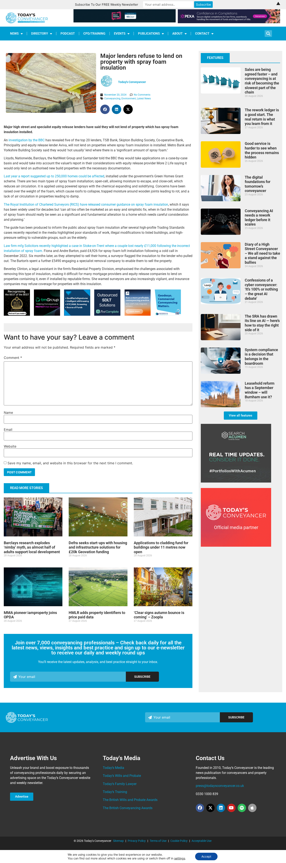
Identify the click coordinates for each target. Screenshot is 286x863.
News (14, 33)
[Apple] (252, 808)
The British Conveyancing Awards (127, 808)
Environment (128, 98)
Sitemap (118, 840)
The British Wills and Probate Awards (130, 800)
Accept (206, 856)
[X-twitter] (210, 808)
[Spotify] (242, 808)
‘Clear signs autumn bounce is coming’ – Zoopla (159, 614)
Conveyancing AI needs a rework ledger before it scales (259, 218)
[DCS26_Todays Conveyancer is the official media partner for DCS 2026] (236, 545)
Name (8, 412)
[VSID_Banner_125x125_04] (77, 315)
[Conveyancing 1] (138, 315)
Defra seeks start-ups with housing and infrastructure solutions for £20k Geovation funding (98, 547)
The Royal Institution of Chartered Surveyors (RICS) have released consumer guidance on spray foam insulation (86, 204)
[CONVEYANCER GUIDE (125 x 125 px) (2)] (17, 315)
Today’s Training (115, 792)
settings (179, 858)
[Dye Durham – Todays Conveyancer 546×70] (124, 21)
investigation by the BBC (27, 140)
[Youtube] (231, 808)
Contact (202, 33)
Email (8, 429)
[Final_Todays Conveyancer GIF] (168, 315)
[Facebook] (200, 808)
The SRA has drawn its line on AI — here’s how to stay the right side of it (262, 323)
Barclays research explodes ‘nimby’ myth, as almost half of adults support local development (32, 547)
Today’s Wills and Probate (122, 776)
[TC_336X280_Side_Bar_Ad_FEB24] (236, 481)
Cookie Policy (179, 840)
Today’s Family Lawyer (120, 784)
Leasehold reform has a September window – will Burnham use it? (259, 390)
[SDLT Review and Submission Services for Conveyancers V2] (107, 315)
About (177, 33)
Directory (39, 33)
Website (10, 446)
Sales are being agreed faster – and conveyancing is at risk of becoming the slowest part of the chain (262, 80)
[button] (105, 109)
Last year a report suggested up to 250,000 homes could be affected (54, 176)
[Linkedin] (221, 808)
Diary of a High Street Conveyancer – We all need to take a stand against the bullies (262, 253)
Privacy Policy (137, 840)
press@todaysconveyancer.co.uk (220, 786)
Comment (13, 358)
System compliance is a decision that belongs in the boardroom (261, 357)
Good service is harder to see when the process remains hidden (262, 150)
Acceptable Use (201, 840)
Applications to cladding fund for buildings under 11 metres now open (161, 547)
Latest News (144, 98)
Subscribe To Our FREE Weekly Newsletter (106, 4)
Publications (149, 33)
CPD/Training (94, 33)
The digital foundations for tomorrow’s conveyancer (257, 184)
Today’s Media (113, 768)
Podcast (68, 33)
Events (119, 33)
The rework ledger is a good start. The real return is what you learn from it (262, 117)
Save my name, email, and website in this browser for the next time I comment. (70, 463)
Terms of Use (158, 840)
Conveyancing (112, 98)
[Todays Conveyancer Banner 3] (47, 315)
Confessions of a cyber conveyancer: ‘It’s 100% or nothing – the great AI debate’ (261, 289)
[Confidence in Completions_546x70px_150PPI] (229, 22)
